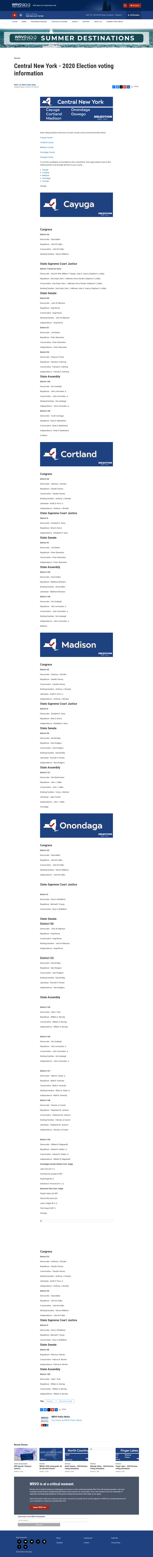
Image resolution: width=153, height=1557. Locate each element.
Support (86, 22)
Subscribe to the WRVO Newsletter (31, 1516)
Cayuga (45, 170)
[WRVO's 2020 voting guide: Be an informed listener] (51, 1454)
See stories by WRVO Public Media (67, 1420)
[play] (14, 15)
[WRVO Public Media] (44, 1421)
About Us (98, 22)
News (24, 22)
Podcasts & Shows (59, 22)
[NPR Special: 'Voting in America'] (25, 1454)
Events (75, 22)
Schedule (60, 1543)
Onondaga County (47, 152)
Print (136, 86)
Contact (86, 1543)
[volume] (21, 15)
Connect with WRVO (114, 22)
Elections (17, 58)
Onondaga (46, 178)
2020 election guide (65, 1401)
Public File (114, 1538)
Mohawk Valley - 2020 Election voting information (102, 1467)
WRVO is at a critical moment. (52, 1484)
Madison (45, 175)
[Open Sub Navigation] (19, 22)
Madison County (46, 147)
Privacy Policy (115, 1543)
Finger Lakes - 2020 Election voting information (126, 1467)
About (59, 1538)
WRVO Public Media (29, 85)
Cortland (45, 172)
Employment (88, 1538)
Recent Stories (21, 1444)
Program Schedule (39, 22)
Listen (14, 22)
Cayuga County (46, 137)
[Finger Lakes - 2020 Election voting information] (127, 1454)
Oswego (45, 181)
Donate (135, 5)
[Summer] (76, 38)
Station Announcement (20, 1464)
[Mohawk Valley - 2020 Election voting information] (102, 1454)
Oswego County (46, 157)
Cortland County (46, 142)
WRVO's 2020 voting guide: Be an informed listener (50, 1467)
